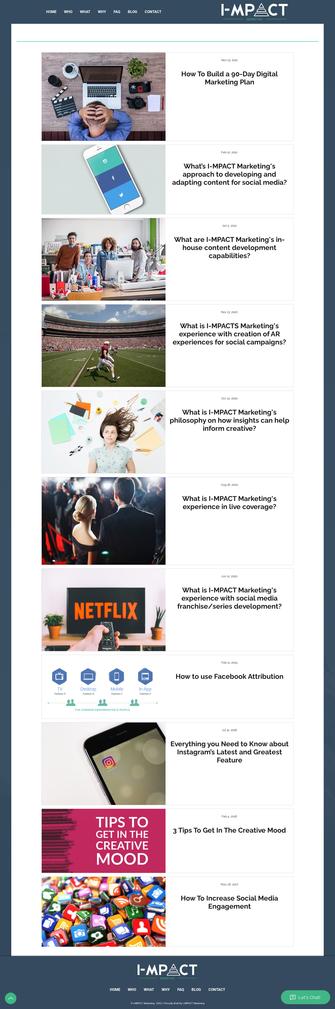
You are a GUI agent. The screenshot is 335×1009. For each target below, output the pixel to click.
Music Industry (131, 33)
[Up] (10, 998)
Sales (166, 33)
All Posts (52, 33)
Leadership (88, 33)
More (255, 33)
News (232, 33)
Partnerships (199, 33)
